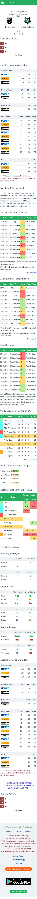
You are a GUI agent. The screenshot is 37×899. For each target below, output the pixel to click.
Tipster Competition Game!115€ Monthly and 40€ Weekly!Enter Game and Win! (18, 785)
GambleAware (18, 856)
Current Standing (30, 459)
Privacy (9, 831)
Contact (28, 831)
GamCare (18, 863)
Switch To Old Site (18, 891)
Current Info (32, 273)
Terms (18, 831)
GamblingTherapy (18, 860)
